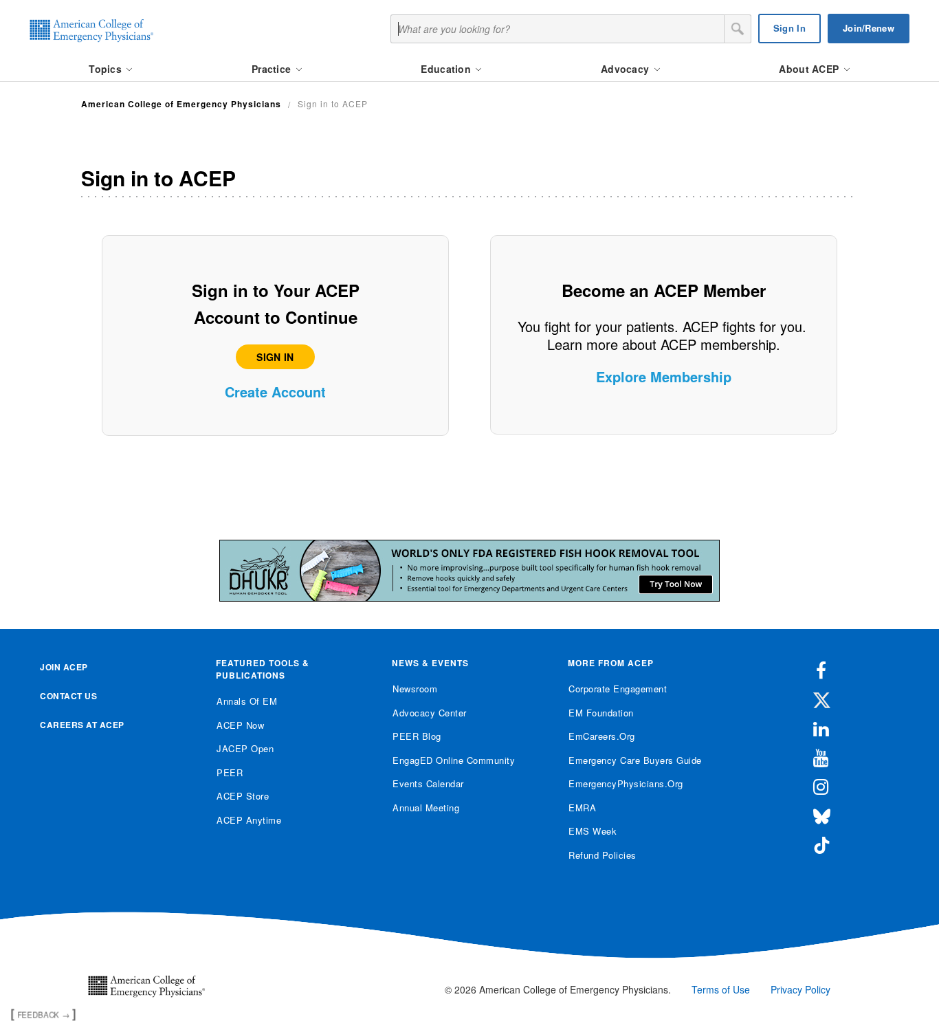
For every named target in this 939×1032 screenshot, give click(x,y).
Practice (273, 69)
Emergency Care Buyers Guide (635, 760)
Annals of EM (247, 700)
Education (447, 69)
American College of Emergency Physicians (181, 104)
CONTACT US (68, 696)
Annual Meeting (426, 807)
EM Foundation (601, 712)
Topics (106, 69)
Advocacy (626, 69)
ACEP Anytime (249, 819)
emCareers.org (601, 736)
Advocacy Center (430, 712)
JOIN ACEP (64, 667)
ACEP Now (240, 725)
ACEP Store (243, 795)
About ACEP (810, 69)
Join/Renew (868, 27)
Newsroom (415, 688)
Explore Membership (663, 376)
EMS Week (592, 830)
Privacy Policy (800, 989)
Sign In (789, 27)
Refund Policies (602, 854)
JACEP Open (245, 748)
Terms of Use (721, 989)
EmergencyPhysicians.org (625, 783)
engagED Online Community (454, 760)
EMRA (582, 807)
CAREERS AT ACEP (82, 724)
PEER (230, 772)
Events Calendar (428, 783)
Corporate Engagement (617, 688)
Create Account (275, 392)
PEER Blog (417, 736)
